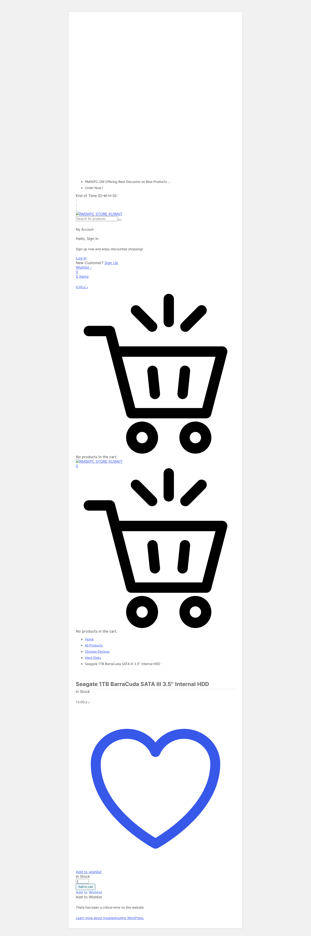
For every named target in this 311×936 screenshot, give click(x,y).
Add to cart (85, 887)
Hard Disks (93, 658)
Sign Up (111, 262)
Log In (81, 258)
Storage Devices (97, 651)
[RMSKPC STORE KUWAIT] (99, 214)
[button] (89, 892)
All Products (94, 645)
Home (89, 639)
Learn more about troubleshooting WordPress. (110, 918)
